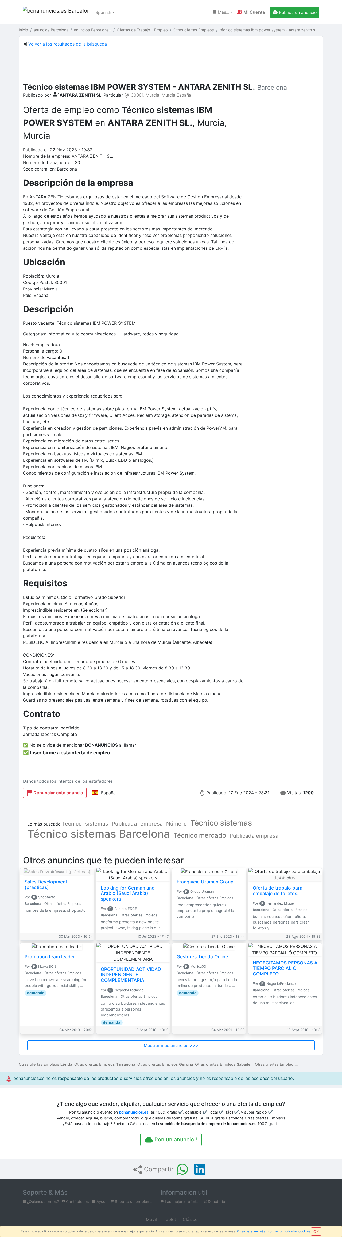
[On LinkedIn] (200, 1169)
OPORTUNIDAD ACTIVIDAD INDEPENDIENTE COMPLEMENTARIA (131, 974)
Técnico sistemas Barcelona (98, 833)
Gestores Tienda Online (202, 956)
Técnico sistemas (221, 822)
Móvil (151, 1219)
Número (176, 823)
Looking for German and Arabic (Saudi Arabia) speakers (128, 893)
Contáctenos (77, 1201)
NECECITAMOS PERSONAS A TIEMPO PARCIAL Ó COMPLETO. (285, 968)
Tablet (169, 1219)
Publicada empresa (254, 836)
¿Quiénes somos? (42, 1201)
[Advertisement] (171, 63)
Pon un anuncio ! (175, 1139)
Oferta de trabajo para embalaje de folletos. (277, 890)
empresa (151, 823)
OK (316, 1231)
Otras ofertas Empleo (274, 1064)
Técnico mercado (199, 835)
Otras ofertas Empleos (45, 1064)
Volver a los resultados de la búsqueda (67, 44)
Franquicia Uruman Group (205, 881)
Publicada (124, 823)
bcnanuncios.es (134, 1112)
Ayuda (101, 1201)
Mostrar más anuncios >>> (171, 1045)
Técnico (72, 823)
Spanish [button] (103, 12)
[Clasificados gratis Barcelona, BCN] (56, 12)
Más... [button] (222, 12)
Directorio (216, 1201)
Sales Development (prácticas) (46, 884)
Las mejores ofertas (182, 1201)
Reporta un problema (133, 1201)
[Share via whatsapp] (182, 1169)
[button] (252, 12)
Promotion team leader (50, 956)
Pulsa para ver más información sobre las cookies (273, 1231)
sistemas (96, 823)
